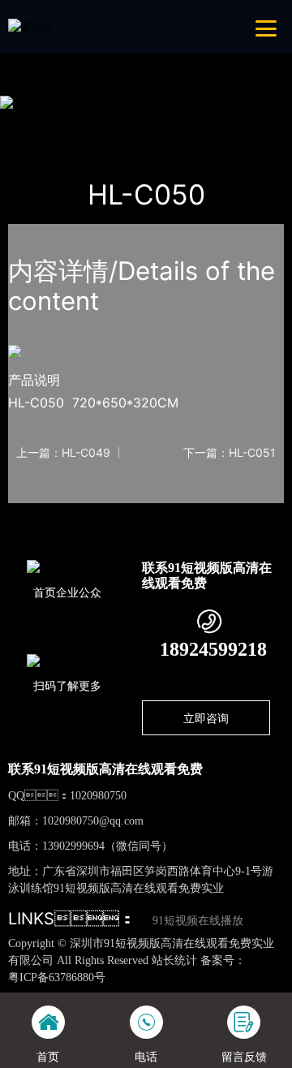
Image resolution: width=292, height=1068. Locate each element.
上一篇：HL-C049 (63, 453)
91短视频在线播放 (197, 921)
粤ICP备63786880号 (56, 977)
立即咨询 (206, 718)
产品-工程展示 (99, 121)
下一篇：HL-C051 (229, 453)
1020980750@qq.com (93, 821)
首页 (34, 121)
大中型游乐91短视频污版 (210, 121)
